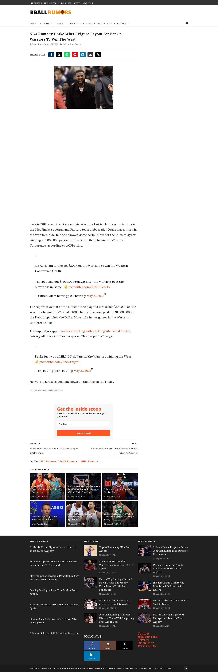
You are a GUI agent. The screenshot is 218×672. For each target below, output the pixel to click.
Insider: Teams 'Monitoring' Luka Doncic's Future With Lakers (169, 586)
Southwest (103, 23)
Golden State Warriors (73, 44)
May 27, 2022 (95, 296)
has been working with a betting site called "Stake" (95, 331)
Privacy (143, 640)
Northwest (120, 23)
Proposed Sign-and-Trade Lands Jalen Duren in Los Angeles (168, 568)
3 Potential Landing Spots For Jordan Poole (119, 491)
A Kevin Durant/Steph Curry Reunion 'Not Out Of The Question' (82, 516)
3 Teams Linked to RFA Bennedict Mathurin (54, 633)
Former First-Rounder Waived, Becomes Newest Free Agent (116, 565)
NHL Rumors (65, 3)
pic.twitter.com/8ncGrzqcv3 (59, 362)
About (77, 3)
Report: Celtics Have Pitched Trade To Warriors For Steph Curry (119, 516)
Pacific (72, 23)
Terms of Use (147, 646)
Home (33, 23)
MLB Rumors (50, 3)
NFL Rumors (36, 3)
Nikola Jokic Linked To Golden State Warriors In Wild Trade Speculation (47, 489)
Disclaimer (146, 643)
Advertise (88, 3)
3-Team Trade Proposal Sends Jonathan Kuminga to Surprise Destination (170, 551)
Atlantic (45, 23)
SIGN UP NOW (84, 433)
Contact (143, 633)
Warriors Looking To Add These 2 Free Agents (44, 518)
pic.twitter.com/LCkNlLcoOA (89, 287)
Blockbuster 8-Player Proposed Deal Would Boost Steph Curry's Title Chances (84, 489)
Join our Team (148, 636)
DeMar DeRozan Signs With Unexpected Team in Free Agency (168, 618)
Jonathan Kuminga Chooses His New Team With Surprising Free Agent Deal (116, 618)
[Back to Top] (186, 668)
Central (59, 23)
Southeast (87, 23)
